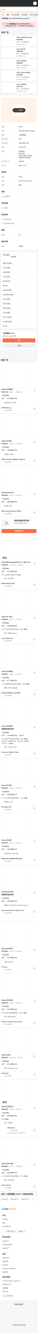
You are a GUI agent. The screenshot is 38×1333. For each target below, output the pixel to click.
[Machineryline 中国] (14, 3)
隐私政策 (5, 1261)
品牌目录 (5, 1272)
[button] (35, 3)
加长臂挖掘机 (7, 290)
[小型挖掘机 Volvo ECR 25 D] (19, 478)
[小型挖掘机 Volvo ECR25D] (19, 712)
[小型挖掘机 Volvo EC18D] (19, 427)
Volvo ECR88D (21, 84)
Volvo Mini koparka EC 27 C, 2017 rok (16, 562)
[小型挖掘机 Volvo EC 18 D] (19, 602)
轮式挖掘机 (6, 268)
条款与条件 (6, 1258)
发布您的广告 (19, 531)
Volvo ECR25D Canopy (24, 37)
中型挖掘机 (6, 277)
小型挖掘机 (22, 135)
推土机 (5, 326)
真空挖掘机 (6, 303)
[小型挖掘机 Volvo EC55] (19, 1040)
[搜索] (35, 10)
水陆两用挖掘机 (8, 294)
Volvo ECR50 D (7, 1106)
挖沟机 (5, 286)
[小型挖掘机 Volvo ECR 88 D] (19, 877)
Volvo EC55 (6, 1055)
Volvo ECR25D (7, 726)
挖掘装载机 (6, 272)
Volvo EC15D (7, 785)
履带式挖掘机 (7, 263)
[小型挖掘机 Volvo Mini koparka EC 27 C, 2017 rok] (19, 548)
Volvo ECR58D (7, 671)
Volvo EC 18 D (7, 617)
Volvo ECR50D (21, 61)
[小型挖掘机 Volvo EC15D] (19, 771)
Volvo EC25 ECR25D (23, 72)
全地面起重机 (7, 321)
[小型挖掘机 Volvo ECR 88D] (19, 1149)
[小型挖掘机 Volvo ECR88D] (19, 375)
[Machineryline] (8, 14)
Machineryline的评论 (9, 1268)
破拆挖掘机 (6, 308)
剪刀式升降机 (7, 317)
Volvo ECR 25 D (8, 492)
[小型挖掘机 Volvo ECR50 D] (19, 1092)
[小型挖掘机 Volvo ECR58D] (19, 657)
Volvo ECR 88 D (8, 892)
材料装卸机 (6, 281)
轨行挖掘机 (6, 299)
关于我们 (5, 1219)
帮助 (3, 1223)
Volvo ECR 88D (7, 1163)
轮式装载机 (6, 312)
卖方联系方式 (6, 1226)
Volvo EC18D (21, 49)
